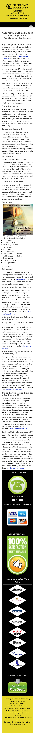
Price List (21, 717)
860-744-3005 (17, 13)
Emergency (18, 713)
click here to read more (13, 390)
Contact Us (17, 715)
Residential (15, 710)
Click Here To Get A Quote (17, 675)
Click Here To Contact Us (17, 472)
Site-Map (28, 717)
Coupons (26, 713)
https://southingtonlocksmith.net (17, 706)
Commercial (24, 710)
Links (17, 720)
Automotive (9, 713)
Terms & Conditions (10, 717)
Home (8, 710)
